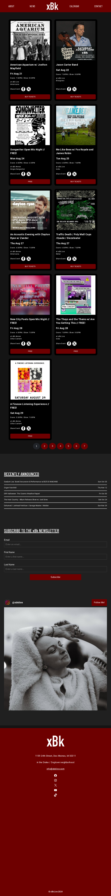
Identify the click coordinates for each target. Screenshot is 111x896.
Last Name (9, 564)
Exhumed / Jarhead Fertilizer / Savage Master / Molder (26, 506)
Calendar (74, 6)
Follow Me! (99, 602)
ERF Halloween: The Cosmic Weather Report (22, 494)
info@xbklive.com (55, 769)
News (32, 6)
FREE (30, 182)
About (11, 6)
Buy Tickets (30, 97)
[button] (55, 658)
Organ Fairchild (10, 488)
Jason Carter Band (67, 64)
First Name (9, 552)
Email (7, 540)
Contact (98, 6)
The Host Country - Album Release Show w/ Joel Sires (26, 500)
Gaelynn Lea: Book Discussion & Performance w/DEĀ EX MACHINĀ (31, 482)
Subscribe (55, 577)
